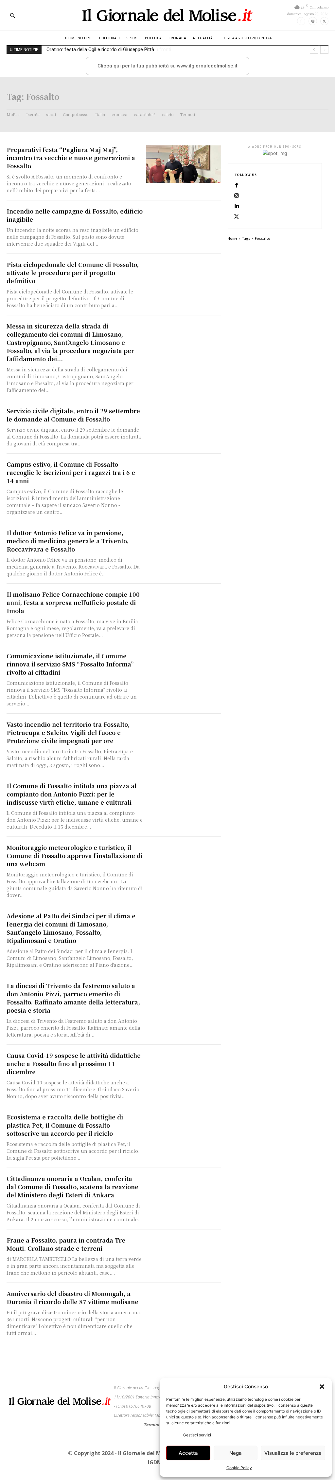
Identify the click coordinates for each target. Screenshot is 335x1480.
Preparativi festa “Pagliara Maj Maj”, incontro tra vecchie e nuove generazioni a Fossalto (71, 157)
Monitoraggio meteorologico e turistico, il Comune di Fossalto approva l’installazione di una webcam (75, 855)
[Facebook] (301, 21)
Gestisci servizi (197, 1435)
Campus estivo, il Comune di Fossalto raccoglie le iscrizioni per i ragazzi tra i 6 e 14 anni (71, 472)
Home (233, 238)
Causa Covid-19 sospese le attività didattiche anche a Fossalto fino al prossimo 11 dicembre (74, 1063)
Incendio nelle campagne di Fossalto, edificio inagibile (75, 215)
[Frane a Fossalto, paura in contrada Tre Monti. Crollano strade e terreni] (183, 1255)
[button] (322, 1386)
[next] (324, 50)
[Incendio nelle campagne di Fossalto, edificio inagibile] (183, 226)
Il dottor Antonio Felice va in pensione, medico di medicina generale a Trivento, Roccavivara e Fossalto (68, 540)
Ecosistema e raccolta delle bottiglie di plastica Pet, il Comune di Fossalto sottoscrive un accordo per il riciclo (65, 1125)
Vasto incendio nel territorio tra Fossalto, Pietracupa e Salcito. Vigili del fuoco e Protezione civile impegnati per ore (68, 732)
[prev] (314, 50)
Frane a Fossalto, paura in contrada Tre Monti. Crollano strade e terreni (66, 1244)
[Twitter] (324, 21)
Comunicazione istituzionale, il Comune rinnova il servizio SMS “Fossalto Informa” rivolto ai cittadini (70, 663)
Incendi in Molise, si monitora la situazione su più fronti (105, 49)
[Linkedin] (236, 206)
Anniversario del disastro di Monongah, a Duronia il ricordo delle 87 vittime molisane (72, 1297)
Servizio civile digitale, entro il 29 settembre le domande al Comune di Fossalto (73, 414)
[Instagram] (313, 21)
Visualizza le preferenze (293, 1453)
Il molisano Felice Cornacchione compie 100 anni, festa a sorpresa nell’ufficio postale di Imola (73, 602)
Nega (235, 1453)
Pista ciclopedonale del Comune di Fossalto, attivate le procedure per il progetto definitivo (73, 272)
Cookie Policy (239, 1467)
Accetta (188, 1453)
